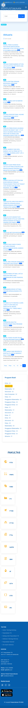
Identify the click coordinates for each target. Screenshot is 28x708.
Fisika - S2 (8, 397)
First (5, 365)
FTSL (11, 535)
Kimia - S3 (7, 418)
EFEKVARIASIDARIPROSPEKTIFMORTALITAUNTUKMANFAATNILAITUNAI (12, 353)
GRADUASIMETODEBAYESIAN (12, 232)
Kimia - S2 (7, 383)
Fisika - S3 (8, 423)
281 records (8, 38)
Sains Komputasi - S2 (11, 394)
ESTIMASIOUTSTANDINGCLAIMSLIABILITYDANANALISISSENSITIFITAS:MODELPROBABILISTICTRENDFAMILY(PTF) (13, 306)
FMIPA (11, 475)
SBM (10, 559)
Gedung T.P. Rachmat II (7, 656)
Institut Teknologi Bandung (9, 630)
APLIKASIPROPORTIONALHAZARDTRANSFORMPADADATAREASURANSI (13, 116)
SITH (11, 583)
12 (14, 365)
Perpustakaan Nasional (8, 641)
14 (20, 365)
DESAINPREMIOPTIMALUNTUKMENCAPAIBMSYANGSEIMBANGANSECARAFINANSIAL (13, 275)
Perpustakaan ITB (7, 633)
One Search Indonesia (8, 644)
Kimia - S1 (7, 415)
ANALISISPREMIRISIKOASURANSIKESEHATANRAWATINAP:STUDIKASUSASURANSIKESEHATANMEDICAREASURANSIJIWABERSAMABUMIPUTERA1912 (13, 131)
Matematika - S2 (9, 389)
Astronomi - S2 (9, 391)
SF (10, 571)
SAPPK (11, 547)
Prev (10, 365)
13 (17, 365)
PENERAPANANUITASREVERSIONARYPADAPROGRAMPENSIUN (12, 324)
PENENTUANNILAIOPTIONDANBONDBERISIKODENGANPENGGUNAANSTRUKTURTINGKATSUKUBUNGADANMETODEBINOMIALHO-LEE (14, 184)
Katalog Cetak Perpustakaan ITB (10, 635)
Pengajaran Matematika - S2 (13, 399)
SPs (10, 608)
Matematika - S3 (9, 426)
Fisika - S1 (8, 407)
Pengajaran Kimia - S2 (11, 405)
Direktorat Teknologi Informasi (10, 638)
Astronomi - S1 (9, 412)
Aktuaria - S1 (8, 436)
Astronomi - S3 (9, 420)
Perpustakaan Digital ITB (11, 9)
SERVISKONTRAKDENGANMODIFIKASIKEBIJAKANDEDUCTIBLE (11, 83)
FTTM (11, 523)
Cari (22, 16)
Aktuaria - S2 (9, 386)
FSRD (11, 487)
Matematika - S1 (9, 410)
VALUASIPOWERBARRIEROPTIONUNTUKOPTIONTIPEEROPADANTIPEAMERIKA (13, 66)
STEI (11, 595)
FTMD (11, 511)
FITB (11, 462)
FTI (10, 499)
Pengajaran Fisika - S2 (11, 402)
